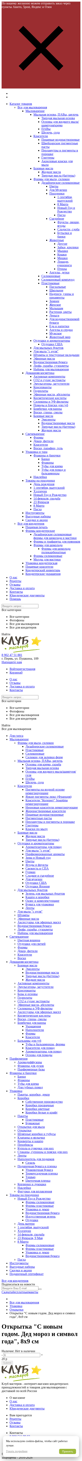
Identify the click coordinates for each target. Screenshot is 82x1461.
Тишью (30, 1177)
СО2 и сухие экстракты (49, 380)
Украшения (33, 1026)
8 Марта (62, 204)
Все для (15, 1280)
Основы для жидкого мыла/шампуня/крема (60, 123)
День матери (26, 1223)
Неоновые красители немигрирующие (51, 807)
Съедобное (56, 218)
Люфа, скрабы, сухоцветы (51, 365)
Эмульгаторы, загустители (51, 383)
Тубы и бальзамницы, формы (45, 1044)
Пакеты (23, 1116)
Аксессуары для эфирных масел (39, 922)
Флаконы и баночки (47, 455)
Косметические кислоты (49, 398)
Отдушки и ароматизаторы (51, 340)
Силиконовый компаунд (57, 279)
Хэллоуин (40, 491)
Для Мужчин (58, 190)
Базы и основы (28, 994)
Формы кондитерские (40, 530)
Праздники (56, 193)
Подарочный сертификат (27, 1274)
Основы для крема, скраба (43, 764)
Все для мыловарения (32, 107)
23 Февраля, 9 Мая (30, 1238)
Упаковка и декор (37, 1209)
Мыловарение (35, 111)
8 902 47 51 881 (12, 655)
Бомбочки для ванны (47, 408)
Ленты (29, 908)
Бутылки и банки (64, 234)
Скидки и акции (36, 520)
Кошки (62, 254)
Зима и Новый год (38, 857)
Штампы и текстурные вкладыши (56, 355)
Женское (55, 304)
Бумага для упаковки (39, 904)
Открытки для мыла (31, 1126)
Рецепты (15, 581)
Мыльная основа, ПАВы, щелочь (55, 114)
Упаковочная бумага (39, 1170)
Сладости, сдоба (68, 229)
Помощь (15, 599)
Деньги (54, 315)
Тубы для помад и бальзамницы (53, 471)
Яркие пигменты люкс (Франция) (48, 796)
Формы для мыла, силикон (51, 179)
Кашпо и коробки (37, 897)
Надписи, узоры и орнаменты (61, 295)
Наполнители (34, 1030)
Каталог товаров (21, 103)
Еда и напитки (59, 326)
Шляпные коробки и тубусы (37, 1134)
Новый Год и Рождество (66, 209)
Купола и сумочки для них (36, 1148)
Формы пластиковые (39, 1205)
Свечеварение (35, 434)
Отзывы (15, 584)
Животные (56, 240)
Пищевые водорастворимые (60, 139)
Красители (40, 136)
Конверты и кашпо (30, 1141)
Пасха (61, 215)
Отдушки (31, 1220)
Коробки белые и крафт (41, 1112)
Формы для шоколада (47, 545)
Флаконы (47, 462)
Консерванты (42, 387)
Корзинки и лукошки (32, 1184)
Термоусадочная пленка (41, 1173)
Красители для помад (40, 1048)
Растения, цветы (60, 312)
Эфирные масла (44, 358)
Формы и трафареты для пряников (56, 541)
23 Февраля (41, 502)
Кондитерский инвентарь (42, 570)
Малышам (56, 308)
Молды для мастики (47, 559)
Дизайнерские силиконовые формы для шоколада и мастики (55, 536)
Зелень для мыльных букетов (45, 893)
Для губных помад (30, 1087)
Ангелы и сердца (61, 330)
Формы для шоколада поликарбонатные (55, 550)
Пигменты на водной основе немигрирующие (45, 791)
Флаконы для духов (31, 1065)
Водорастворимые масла (58, 423)
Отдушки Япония (37, 886)
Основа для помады (38, 1055)
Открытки (24, 1130)
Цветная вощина (29, 940)
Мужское (55, 333)
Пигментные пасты (38, 818)
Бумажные (32, 1123)
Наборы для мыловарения (51, 369)
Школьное (56, 290)
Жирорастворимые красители (45, 811)
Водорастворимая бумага (50, 362)
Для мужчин (33, 879)
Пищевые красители (39, 566)
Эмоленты (48, 419)
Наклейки (40, 477)
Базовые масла (43, 168)
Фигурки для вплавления (35, 1191)
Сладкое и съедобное (39, 875)
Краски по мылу (36, 829)
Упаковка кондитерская (41, 563)
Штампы (23, 915)
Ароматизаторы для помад (43, 847)
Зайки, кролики (68, 247)
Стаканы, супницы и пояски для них (43, 1152)
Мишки (62, 258)
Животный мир (59, 337)
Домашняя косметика (39, 373)
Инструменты (34, 513)
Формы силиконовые (47, 556)
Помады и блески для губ (50, 405)
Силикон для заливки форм (44, 757)
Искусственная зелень (40, 1216)
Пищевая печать (36, 527)
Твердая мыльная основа (58, 118)
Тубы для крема (52, 466)
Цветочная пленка (37, 1180)
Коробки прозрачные (39, 1105)
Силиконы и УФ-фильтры (50, 401)
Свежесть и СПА (37, 868)
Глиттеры (47, 157)
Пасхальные (57, 286)
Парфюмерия (18, 1058)
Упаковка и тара (36, 452)
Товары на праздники (40, 480)
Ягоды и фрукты (36, 865)
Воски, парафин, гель (48, 448)
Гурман (30, 872)
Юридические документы (27, 595)
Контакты (16, 591)
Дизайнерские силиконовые (60, 182)
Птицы (62, 269)
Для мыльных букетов (48, 347)
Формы (38, 437)
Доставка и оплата (22, 588)
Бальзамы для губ (29, 1040)
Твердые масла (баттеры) (58, 175)
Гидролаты (40, 391)
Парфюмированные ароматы (45, 854)
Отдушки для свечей (32, 943)
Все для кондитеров (31, 523)
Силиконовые (50, 276)
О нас (13, 577)
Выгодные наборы (38, 516)
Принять (67, 1451)
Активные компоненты (49, 376)
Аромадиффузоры (30, 1062)
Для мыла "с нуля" (46, 351)
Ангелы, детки (59, 272)
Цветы (53, 186)
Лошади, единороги (64, 263)
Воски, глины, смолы (47, 412)
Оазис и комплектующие (42, 900)
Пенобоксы (25, 1144)
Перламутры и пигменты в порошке (50, 821)
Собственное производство (44, 1101)
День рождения (43, 484)
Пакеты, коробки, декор (34, 1094)
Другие (62, 243)
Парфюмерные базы (31, 1069)
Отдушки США (52, 344)
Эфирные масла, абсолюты (51, 394)
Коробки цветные (37, 1109)
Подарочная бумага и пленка (37, 1166)
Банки (45, 459)
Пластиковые (50, 283)
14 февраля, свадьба (46, 498)
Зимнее (54, 301)
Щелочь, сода (50, 132)
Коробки (23, 1098)
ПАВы (46, 129)
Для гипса (16, 735)
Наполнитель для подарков (36, 1159)
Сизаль (30, 1162)
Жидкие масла (51, 172)
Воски (22, 958)
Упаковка (16, 1091)
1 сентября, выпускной (65, 198)
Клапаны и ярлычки (31, 1137)
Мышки (62, 251)
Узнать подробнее (16, 1451)
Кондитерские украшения (43, 574)
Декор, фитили (43, 441)
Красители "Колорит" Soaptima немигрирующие (46, 802)
